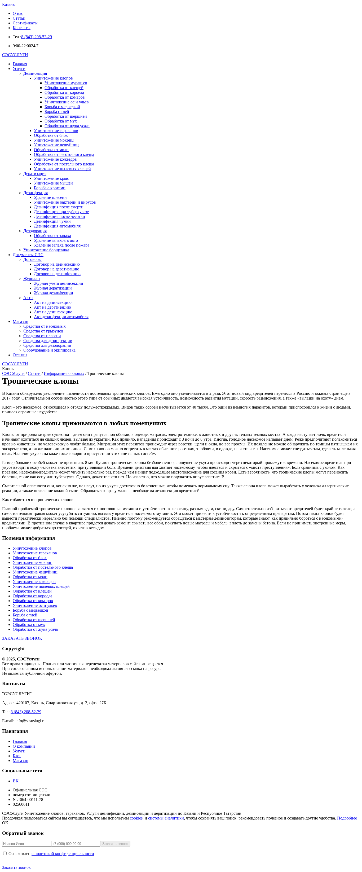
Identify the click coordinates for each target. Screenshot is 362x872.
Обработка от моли (51, 149)
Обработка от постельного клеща (64, 164)
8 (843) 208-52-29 (36, 36)
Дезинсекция (35, 73)
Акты (28, 297)
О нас (18, 13)
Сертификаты (25, 23)
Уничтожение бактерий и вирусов (65, 202)
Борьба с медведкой (62, 106)
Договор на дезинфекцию (57, 273)
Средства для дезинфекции (47, 340)
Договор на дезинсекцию (57, 264)
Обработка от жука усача (67, 126)
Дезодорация (35, 231)
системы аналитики (166, 818)
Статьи (19, 18)
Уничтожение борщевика (46, 250)
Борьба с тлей (57, 111)
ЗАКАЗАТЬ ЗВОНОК (22, 638)
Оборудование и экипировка (49, 350)
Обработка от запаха (52, 235)
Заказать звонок (16, 867)
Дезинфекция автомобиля (57, 226)
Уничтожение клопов (53, 78)
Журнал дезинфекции (53, 293)
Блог (17, 755)
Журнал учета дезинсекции (58, 283)
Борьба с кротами (49, 188)
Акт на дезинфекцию (53, 312)
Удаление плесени (50, 197)
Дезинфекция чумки (52, 221)
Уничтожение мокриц (54, 140)
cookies (136, 818)
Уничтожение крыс (51, 178)
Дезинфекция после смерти (58, 207)
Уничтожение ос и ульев (67, 102)
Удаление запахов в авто (56, 240)
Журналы (31, 278)
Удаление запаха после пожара (61, 245)
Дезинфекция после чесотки (59, 216)
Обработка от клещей (64, 87)
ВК (16, 781)
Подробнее (347, 818)
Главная (20, 64)
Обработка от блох (51, 135)
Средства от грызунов (43, 331)
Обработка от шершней (66, 116)
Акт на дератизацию (52, 307)
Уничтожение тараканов (56, 130)
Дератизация (34, 173)
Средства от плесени (42, 336)
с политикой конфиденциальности (63, 853)
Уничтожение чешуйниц (56, 145)
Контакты (21, 27)
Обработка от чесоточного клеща (64, 154)
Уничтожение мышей (53, 183)
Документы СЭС (28, 254)
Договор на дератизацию (56, 269)
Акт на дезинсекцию (53, 302)
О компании (24, 746)
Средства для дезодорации (47, 345)
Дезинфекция (35, 192)
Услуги (19, 68)
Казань (8, 4)
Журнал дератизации (53, 288)
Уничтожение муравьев (66, 83)
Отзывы (20, 355)
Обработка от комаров (65, 97)
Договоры (32, 259)
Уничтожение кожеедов (55, 159)
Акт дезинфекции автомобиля (61, 316)
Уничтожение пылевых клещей (62, 168)
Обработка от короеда (64, 92)
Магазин (20, 321)
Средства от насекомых (44, 326)
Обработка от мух (61, 121)
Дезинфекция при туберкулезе (61, 211)
